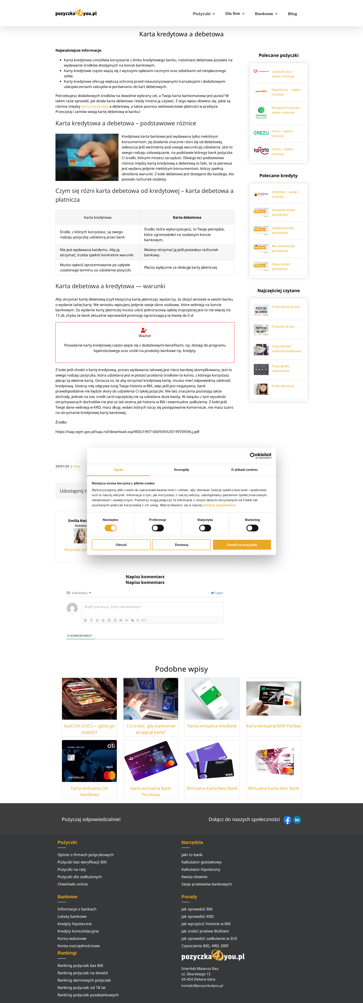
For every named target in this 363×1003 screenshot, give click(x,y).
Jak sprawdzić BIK (197, 908)
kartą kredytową (95, 106)
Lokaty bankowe (72, 916)
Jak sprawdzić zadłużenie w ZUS (209, 938)
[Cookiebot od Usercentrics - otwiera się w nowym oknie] (253, 456)
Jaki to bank (192, 854)
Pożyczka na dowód (286, 307)
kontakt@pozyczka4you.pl (202, 985)
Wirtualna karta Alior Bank (273, 788)
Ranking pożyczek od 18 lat (82, 987)
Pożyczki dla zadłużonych (80, 876)
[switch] (158, 528)
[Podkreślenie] (97, 620)
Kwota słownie (194, 876)
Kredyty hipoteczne (75, 923)
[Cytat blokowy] (121, 620)
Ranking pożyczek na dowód (83, 972)
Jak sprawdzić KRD (198, 916)
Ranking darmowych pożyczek (84, 980)
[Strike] (103, 620)
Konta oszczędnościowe (79, 945)
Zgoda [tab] (118, 469)
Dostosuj (181, 545)
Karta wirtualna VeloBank (212, 726)
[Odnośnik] (132, 620)
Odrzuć (121, 545)
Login (218, 593)
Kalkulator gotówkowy (201, 861)
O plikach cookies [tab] (244, 469)
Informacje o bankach (77, 908)
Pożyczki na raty (283, 326)
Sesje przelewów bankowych (207, 884)
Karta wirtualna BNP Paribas (273, 726)
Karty (77, 466)
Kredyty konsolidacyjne (78, 931)
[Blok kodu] (127, 620)
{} (138, 620)
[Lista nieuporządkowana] (115, 620)
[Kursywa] (91, 620)
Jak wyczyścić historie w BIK (206, 923)
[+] (144, 620)
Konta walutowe (72, 938)
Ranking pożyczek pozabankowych (88, 994)
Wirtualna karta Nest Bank (212, 788)
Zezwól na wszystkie (242, 545)
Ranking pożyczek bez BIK (80, 965)
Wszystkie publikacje (81, 549)
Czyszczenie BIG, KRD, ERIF (205, 945)
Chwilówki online (73, 884)
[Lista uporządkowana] (109, 620)
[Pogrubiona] (85, 620)
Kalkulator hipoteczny (201, 869)
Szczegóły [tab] (181, 469)
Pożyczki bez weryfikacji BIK (82, 861)
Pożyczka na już (283, 386)
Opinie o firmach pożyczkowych (86, 854)
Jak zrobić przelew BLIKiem (205, 931)
